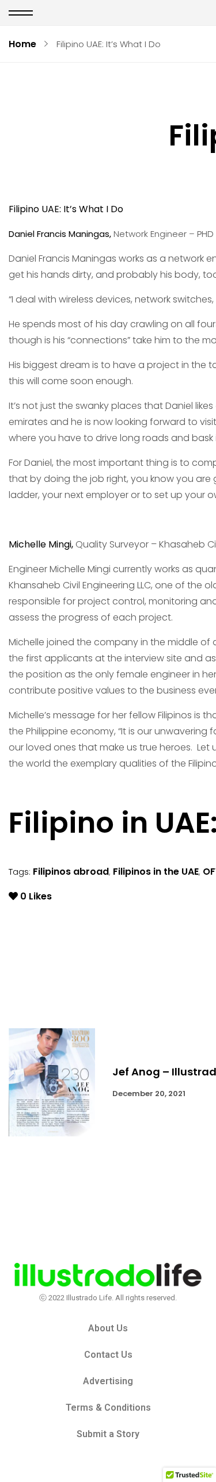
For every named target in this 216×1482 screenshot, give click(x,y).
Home (22, 44)
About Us (108, 1328)
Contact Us (108, 1354)
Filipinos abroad (71, 871)
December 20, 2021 (148, 1093)
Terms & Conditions (108, 1407)
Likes (36, 896)
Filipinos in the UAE (156, 871)
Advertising (108, 1381)
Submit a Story (108, 1434)
